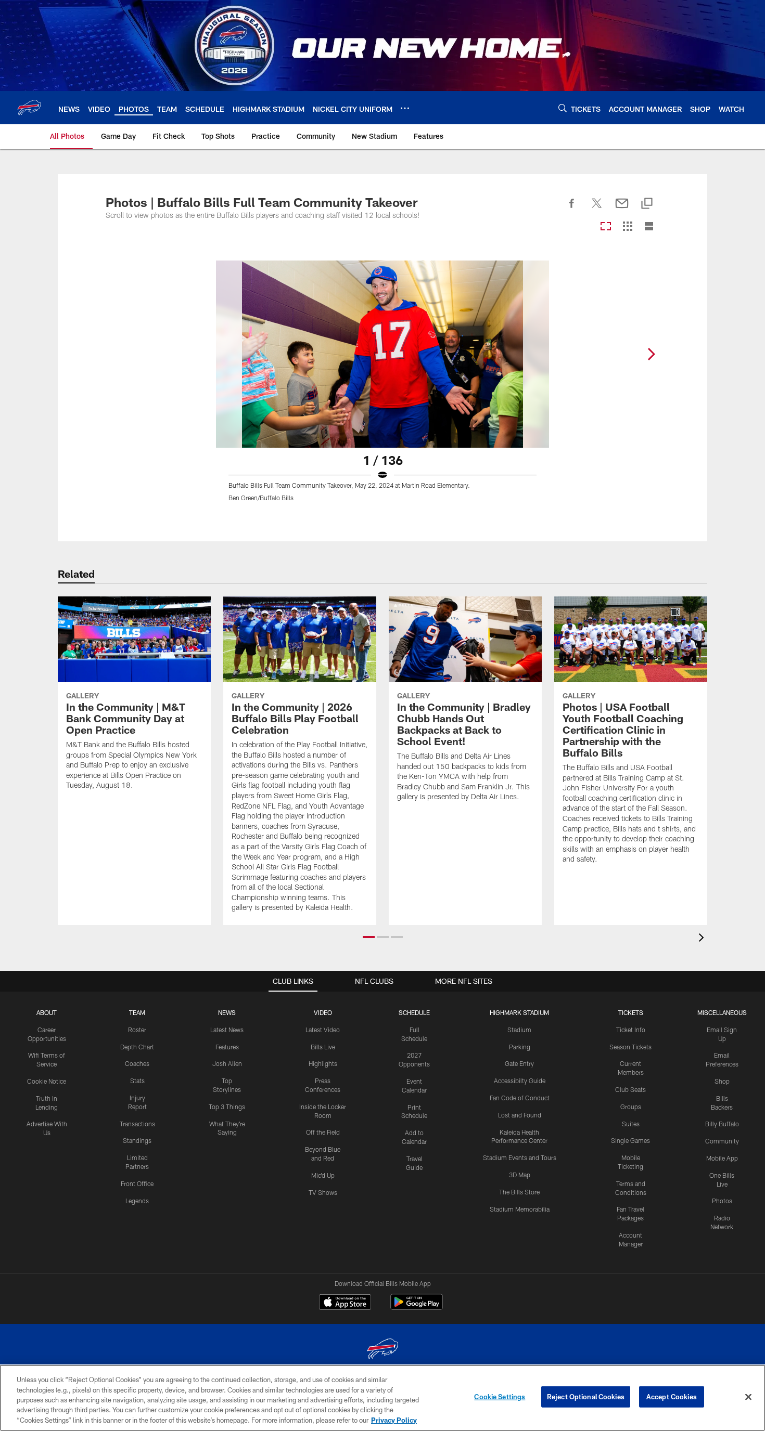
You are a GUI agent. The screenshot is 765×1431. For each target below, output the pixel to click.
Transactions (137, 1123)
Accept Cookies (671, 1397)
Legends (137, 1200)
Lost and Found (519, 1114)
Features (227, 1046)
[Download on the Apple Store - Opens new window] (345, 1303)
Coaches (137, 1063)
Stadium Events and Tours (519, 1157)
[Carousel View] (605, 227)
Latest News (227, 1029)
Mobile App (722, 1158)
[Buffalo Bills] (382, 1350)
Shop (722, 1081)
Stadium (519, 1029)
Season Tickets (630, 1046)
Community (722, 1140)
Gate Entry (519, 1063)
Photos (722, 1200)
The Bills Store (519, 1191)
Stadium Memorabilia (520, 1209)
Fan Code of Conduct (520, 1097)
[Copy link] (647, 204)
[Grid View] (627, 227)
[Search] (562, 108)
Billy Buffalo (722, 1123)
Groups (630, 1106)
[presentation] (703, 938)
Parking (519, 1046)
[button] (369, 937)
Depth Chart (137, 1046)
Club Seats (630, 1089)
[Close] (748, 1397)
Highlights (323, 1063)
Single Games (630, 1140)
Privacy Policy (394, 1420)
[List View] (649, 227)
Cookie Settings (499, 1397)
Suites (631, 1123)
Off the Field (323, 1132)
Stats (137, 1080)
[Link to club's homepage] (29, 107)
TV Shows (323, 1192)
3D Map (519, 1174)
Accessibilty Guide (519, 1080)
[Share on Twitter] (597, 209)
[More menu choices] (405, 108)
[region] (382, 1397)
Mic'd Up (323, 1175)
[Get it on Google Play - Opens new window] (416, 1307)
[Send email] (622, 209)
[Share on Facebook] (572, 209)
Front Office (137, 1183)
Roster (137, 1029)
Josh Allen (227, 1063)
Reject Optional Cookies (585, 1397)
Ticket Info (630, 1029)
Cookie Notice (46, 1081)
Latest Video (322, 1029)
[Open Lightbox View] (382, 387)
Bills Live (323, 1046)
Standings (137, 1140)
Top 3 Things (227, 1106)
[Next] (651, 354)
